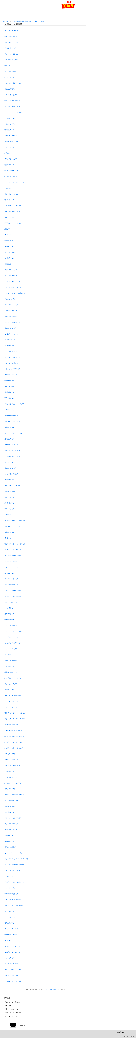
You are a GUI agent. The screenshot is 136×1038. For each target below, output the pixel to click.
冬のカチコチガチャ (10, 789)
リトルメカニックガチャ (12, 421)
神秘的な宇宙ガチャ (10, 89)
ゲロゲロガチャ (9, 77)
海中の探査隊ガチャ (10, 620)
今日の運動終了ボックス (12, 416)
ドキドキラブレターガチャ (12, 899)
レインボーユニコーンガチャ (13, 205)
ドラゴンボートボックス (12, 357)
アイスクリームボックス (12, 351)
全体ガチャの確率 (38, 21)
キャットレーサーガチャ (12, 567)
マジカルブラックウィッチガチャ (14, 404)
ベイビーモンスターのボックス (14, 736)
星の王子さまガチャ (10, 316)
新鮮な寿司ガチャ (10, 690)
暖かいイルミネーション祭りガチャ (15, 544)
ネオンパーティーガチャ (12, 765)
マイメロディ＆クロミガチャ (13, 631)
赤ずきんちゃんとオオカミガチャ (14, 719)
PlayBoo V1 (8, 940)
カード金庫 (7, 1005)
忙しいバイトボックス (11, 176)
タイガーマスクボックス (12, 322)
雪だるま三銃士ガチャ (11, 800)
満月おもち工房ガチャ (11, 847)
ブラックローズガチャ (11, 917)
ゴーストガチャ (9, 235)
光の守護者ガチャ (10, 614)
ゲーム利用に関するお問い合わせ (21, 21)
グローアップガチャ (10, 561)
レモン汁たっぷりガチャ (12, 211)
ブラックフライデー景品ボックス (14, 795)
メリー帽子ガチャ (10, 252)
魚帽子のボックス (10, 240)
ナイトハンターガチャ (11, 649)
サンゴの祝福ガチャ (10, 602)
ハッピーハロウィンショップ (13, 748)
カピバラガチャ (9, 655)
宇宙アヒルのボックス (11, 36)
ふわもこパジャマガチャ (12, 870)
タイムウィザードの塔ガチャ (13, 970)
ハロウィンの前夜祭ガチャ (12, 725)
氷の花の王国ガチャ (10, 754)
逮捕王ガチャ (8, 66)
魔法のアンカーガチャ (11, 328)
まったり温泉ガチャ (10, 777)
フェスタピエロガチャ (11, 42)
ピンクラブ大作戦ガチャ (12, 363)
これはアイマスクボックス (12, 334)
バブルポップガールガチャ (12, 555)
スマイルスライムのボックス (13, 281)
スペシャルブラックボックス (13, 433)
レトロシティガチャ (10, 188)
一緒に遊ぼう (5, 21)
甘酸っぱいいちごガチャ (12, 194)
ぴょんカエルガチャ (10, 299)
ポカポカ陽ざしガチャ (11, 48)
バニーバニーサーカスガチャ (13, 112)
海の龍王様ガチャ (10, 258)
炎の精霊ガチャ (9, 841)
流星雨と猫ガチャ (10, 427)
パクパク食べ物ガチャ (11, 95)
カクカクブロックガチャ (12, 106)
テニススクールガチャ (11, 701)
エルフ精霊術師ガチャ (11, 585)
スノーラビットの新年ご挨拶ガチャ (15, 865)
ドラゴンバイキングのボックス (14, 882)
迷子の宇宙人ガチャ (10, 935)
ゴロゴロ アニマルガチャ (12, 952)
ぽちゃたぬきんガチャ (11, 684)
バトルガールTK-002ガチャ (13, 369)
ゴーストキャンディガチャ (12, 695)
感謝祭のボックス (10, 246)
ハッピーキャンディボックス (13, 742)
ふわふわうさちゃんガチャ (12, 783)
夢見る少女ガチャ (10, 398)
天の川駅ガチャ (9, 666)
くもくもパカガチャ (10, 707)
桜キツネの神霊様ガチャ (12, 894)
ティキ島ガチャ (9, 771)
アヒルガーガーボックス (12, 31)
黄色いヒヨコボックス (11, 136)
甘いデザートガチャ (10, 71)
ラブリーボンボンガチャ (12, 54)
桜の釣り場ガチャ (10, 573)
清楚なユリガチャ (10, 165)
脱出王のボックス (10, 217)
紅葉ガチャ (7, 229)
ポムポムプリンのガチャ (12, 946)
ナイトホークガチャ (10, 888)
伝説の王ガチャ (9, 410)
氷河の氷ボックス (10, 835)
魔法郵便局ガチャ (10, 345)
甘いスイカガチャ (10, 200)
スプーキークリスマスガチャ (13, 818)
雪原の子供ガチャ (10, 806)
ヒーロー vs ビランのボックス (13, 730)
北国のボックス (9, 153)
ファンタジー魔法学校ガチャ (13, 83)
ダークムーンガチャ (10, 660)
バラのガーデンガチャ (11, 141)
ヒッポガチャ (8, 876)
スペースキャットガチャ (12, 305)
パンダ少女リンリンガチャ (12, 678)
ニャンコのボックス (10, 270)
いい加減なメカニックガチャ (13, 981)
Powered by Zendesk (128, 1036)
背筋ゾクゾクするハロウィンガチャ (15, 713)
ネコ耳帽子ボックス (10, 276)
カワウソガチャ (9, 911)
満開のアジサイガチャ (11, 159)
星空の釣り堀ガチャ (10, 672)
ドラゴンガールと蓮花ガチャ (13, 550)
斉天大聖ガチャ (9, 923)
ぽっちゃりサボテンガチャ (12, 171)
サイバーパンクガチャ (11, 964)
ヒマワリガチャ (9, 147)
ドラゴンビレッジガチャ (12, 637)
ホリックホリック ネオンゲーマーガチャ (17, 859)
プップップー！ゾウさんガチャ (14, 182)
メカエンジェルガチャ (11, 760)
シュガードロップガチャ (12, 311)
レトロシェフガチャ (10, 124)
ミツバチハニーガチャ (11, 60)
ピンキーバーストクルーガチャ (14, 853)
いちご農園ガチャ (10, 608)
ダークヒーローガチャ (11, 929)
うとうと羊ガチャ (10, 958)
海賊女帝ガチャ (9, 386)
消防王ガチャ (8, 264)
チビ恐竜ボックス (10, 118)
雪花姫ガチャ (8, 538)
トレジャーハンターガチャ (12, 287)
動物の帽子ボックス (10, 375)
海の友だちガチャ (10, 130)
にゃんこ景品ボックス (11, 625)
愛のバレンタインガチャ (12, 100)
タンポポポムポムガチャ (12, 579)
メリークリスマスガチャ (12, 824)
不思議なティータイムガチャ (13, 223)
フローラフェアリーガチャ (12, 596)
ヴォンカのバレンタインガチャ (14, 905)
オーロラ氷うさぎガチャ (12, 830)
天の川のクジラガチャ (11, 975)
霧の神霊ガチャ (9, 392)
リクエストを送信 (51, 989)
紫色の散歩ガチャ (10, 380)
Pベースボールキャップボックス (14, 293)
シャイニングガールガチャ (12, 590)
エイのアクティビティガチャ (13, 643)
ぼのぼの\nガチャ (9, 340)
